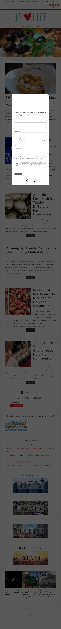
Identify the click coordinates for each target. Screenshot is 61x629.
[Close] (48, 95)
